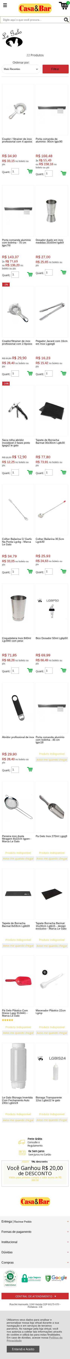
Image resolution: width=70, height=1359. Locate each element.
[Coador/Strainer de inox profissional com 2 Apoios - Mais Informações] (18, 311)
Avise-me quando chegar (52, 759)
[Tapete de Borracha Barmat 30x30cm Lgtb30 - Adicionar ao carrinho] (63, 472)
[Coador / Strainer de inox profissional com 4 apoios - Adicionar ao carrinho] (30, 171)
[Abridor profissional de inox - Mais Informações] (18, 707)
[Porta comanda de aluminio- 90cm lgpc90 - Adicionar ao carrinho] (63, 173)
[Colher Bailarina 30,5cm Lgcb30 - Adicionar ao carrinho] (63, 571)
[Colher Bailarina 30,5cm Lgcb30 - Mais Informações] (52, 509)
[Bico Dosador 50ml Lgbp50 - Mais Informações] (52, 608)
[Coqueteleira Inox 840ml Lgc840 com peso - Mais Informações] (18, 608)
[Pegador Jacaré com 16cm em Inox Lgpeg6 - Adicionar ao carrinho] (63, 373)
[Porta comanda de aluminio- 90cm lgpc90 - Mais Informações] (52, 109)
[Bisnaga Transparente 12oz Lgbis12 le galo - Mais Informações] (52, 1068)
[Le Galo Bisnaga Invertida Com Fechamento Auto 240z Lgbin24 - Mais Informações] (18, 1068)
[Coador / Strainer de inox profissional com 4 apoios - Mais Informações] (18, 109)
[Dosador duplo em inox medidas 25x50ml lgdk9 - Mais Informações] (52, 210)
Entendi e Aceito (23, 1349)
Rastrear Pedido (23, 1221)
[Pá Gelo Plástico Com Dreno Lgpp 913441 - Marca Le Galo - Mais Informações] (18, 981)
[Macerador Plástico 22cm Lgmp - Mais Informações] (52, 981)
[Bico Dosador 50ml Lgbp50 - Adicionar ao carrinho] (63, 670)
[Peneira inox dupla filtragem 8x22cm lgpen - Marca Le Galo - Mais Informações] (18, 806)
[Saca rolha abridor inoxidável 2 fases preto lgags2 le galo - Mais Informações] (18, 410)
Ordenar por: (21, 62)
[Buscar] (66, 20)
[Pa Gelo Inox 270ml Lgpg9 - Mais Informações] (52, 806)
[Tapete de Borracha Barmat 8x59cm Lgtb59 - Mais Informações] (18, 894)
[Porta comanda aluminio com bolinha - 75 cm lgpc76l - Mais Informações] (18, 210)
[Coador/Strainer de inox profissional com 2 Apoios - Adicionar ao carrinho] (30, 373)
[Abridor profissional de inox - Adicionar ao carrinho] (30, 769)
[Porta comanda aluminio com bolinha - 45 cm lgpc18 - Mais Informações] (52, 707)
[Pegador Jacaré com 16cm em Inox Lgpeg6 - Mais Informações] (52, 311)
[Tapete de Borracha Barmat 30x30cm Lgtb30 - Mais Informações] (52, 410)
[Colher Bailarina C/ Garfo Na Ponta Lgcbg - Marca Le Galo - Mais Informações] (18, 509)
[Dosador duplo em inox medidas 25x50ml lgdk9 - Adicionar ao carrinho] (63, 272)
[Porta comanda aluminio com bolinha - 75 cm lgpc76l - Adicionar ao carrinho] (30, 274)
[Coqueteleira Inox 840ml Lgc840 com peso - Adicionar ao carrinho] (30, 670)
